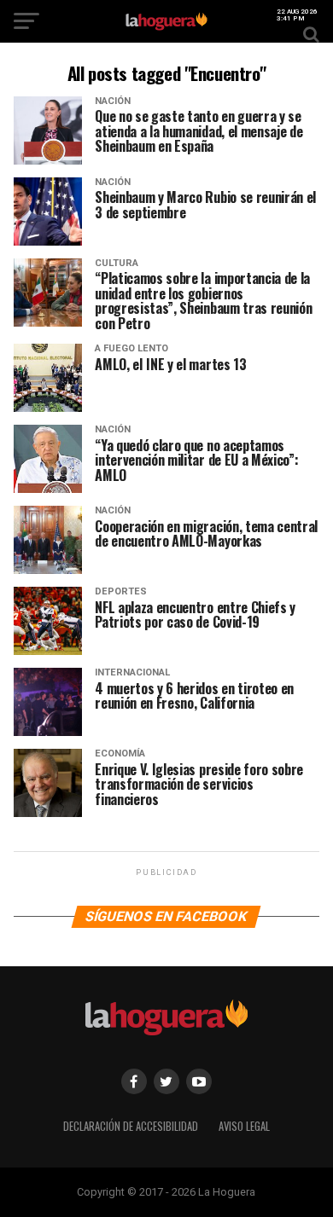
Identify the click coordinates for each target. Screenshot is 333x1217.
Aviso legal (244, 1126)
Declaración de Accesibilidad (130, 1126)
